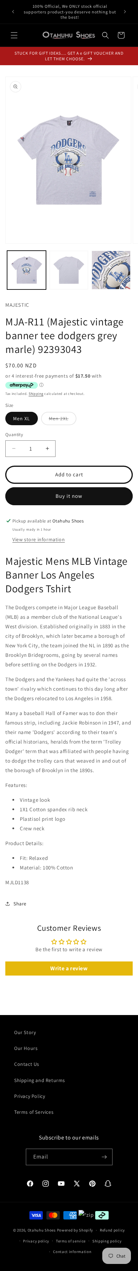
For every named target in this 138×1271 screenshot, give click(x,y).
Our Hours (26, 1048)
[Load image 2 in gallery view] (69, 270)
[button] (14, 35)
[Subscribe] (104, 1157)
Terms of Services (33, 1112)
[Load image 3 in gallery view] (111, 270)
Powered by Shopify (75, 1230)
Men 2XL (62, 420)
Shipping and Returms (39, 1080)
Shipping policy (107, 1241)
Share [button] (20, 903)
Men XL (21, 418)
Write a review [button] (68, 968)
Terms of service (71, 1241)
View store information (38, 539)
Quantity (14, 435)
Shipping (36, 393)
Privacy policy (36, 1241)
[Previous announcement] (13, 11)
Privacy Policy (29, 1096)
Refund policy (112, 1230)
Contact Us (26, 1064)
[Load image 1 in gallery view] (26, 270)
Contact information (72, 1251)
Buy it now (69, 496)
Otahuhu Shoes (42, 1230)
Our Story (25, 1032)
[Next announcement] (125, 11)
